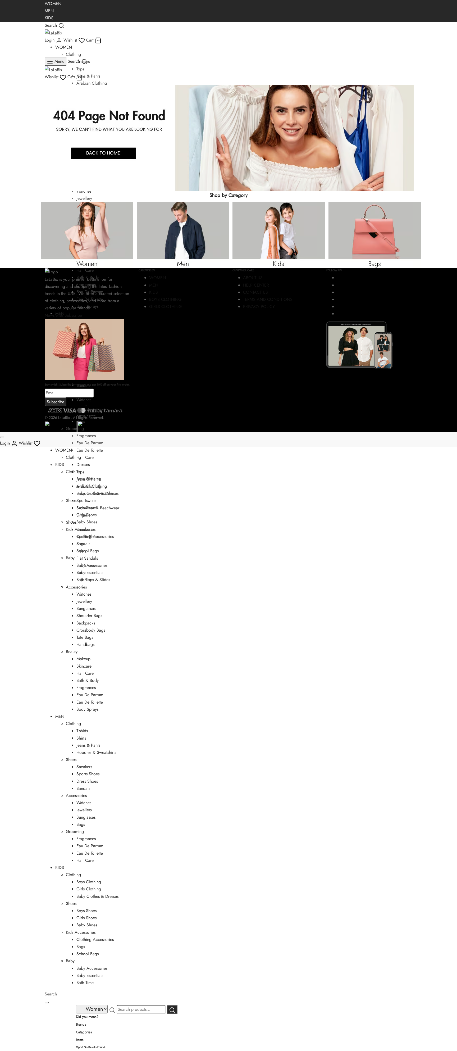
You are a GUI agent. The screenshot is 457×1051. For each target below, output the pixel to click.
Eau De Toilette (89, 450)
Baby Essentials (89, 572)
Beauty (71, 652)
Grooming (75, 831)
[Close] (2, 437)
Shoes (71, 500)
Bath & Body (87, 680)
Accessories (76, 587)
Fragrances (86, 436)
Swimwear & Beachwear (97, 508)
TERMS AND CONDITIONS (268, 299)
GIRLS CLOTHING (165, 306)
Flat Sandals (87, 558)
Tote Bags (84, 637)
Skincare (84, 666)
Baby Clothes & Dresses (97, 896)
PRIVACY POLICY (259, 306)
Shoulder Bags (89, 616)
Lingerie (83, 515)
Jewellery (84, 198)
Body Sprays (87, 709)
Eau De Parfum (89, 443)
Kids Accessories (80, 932)
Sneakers (84, 529)
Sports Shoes (87, 536)
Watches (83, 191)
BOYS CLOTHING (165, 299)
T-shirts (82, 731)
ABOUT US (253, 278)
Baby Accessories (91, 968)
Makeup (83, 659)
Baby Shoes (86, 522)
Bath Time (85, 983)
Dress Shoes (87, 781)
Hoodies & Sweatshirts (96, 493)
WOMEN (53, 4)
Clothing (73, 54)
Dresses (83, 464)
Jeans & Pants (88, 76)
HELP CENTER (256, 285)
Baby (70, 558)
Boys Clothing (88, 882)
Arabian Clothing (91, 83)
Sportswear (86, 500)
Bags (80, 824)
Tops (80, 69)
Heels (81, 551)
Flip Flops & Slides (93, 580)
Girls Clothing (88, 889)
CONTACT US (255, 292)
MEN (49, 11)
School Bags (87, 551)
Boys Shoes (86, 911)
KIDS (49, 18)
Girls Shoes (86, 918)
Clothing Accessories (95, 939)
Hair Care (85, 457)
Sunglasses (85, 608)
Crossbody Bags (90, 630)
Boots (81, 572)
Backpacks (85, 623)
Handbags (85, 644)
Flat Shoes (85, 565)
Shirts (81, 738)
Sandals (83, 544)
